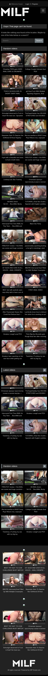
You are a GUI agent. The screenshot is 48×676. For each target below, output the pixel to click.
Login (27, 4)
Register (35, 4)
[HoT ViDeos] (19, 12)
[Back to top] (41, 669)
